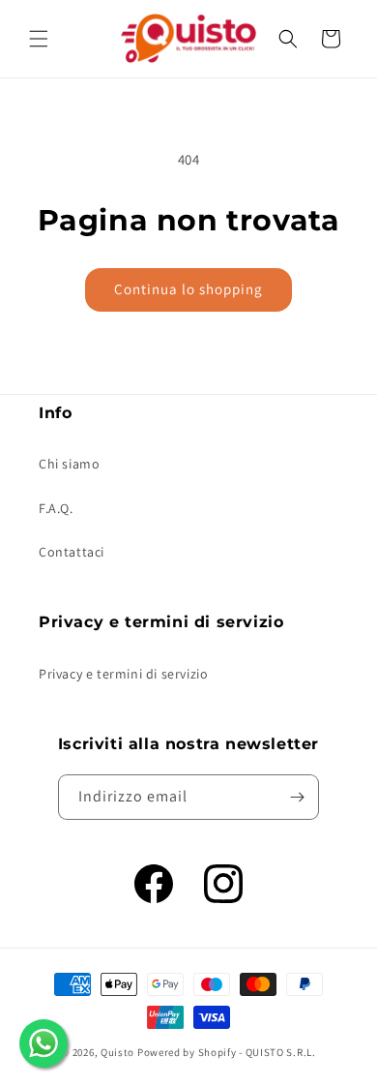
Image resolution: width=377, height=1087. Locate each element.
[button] (38, 38)
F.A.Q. (56, 508)
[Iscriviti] (297, 797)
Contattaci (71, 551)
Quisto (117, 1052)
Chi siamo (69, 463)
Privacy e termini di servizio (123, 673)
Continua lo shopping (188, 289)
